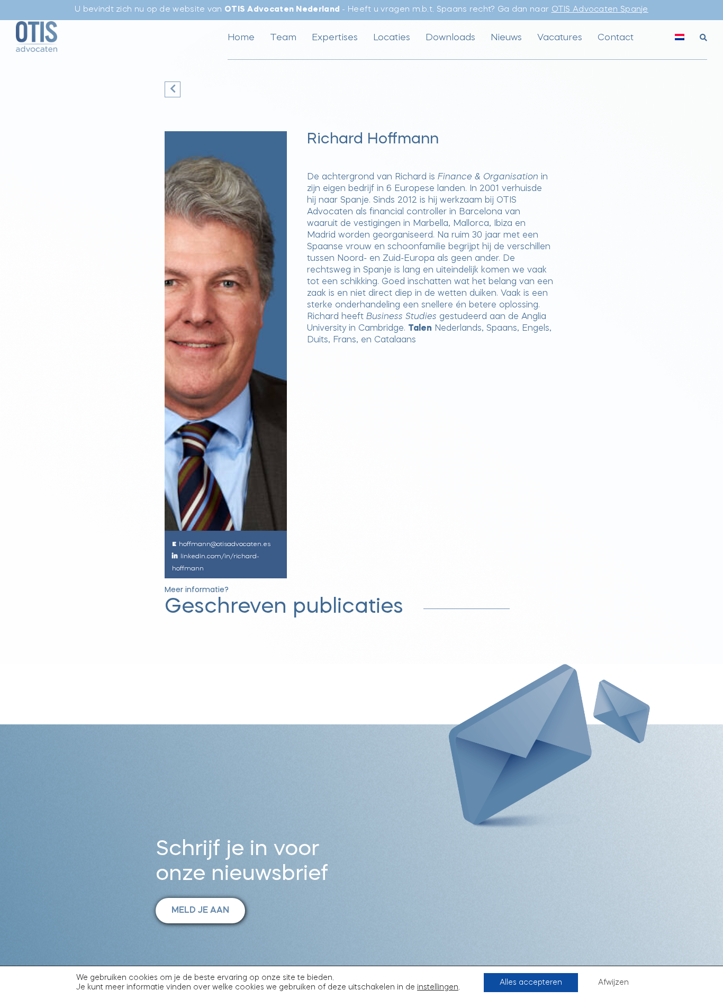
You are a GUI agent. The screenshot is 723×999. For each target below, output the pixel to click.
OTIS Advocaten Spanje (600, 10)
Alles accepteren (531, 982)
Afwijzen (613, 982)
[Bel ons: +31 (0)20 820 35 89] (655, 42)
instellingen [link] (437, 987)
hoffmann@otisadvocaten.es (224, 544)
